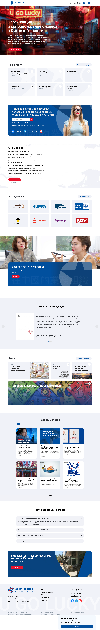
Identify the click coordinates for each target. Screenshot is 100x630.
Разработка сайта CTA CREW (77, 612)
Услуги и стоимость (38, 3)
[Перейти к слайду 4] (51, 341)
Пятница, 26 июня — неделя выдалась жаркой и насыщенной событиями (72, 480)
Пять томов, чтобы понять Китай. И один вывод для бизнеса (72, 447)
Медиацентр (56, 2)
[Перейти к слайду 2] (49, 341)
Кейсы (47, 2)
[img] (17, 3)
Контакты (62, 2)
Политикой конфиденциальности (36, 125)
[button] (34, 3)
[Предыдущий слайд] (3, 326)
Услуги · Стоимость (47, 592)
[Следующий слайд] (96, 326)
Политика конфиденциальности (48, 612)
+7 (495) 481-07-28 (77, 593)
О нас (30, 2)
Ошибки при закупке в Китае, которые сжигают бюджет (49, 479)
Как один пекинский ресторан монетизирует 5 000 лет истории (26, 480)
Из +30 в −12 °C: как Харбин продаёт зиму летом (26, 446)
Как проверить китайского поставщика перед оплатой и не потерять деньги (49, 447)
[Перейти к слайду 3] (50, 341)
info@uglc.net (76, 596)
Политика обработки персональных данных (50, 614)
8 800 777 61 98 (77, 2)
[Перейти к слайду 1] (48, 341)
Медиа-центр (45, 598)
